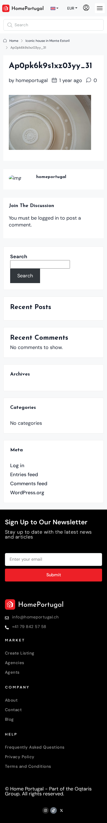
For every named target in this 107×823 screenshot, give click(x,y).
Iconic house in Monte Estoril (48, 41)
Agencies (14, 662)
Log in (17, 465)
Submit (53, 575)
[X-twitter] (61, 810)
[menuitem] (86, 8)
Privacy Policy (20, 757)
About (11, 700)
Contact (13, 710)
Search (18, 256)
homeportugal (32, 80)
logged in (48, 218)
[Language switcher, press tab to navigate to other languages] (55, 8)
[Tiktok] (53, 810)
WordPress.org (27, 492)
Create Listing (20, 653)
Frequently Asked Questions (35, 747)
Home (13, 41)
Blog (9, 719)
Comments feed (28, 483)
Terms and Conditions (28, 766)
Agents (12, 672)
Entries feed (24, 474)
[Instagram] (45, 810)
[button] (100, 8)
